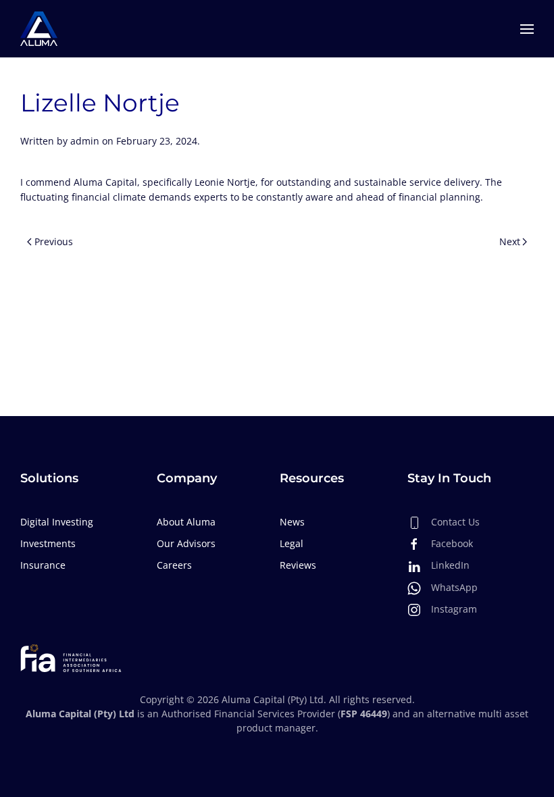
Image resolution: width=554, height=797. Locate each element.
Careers (174, 565)
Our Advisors (186, 543)
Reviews (298, 565)
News (292, 521)
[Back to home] (38, 28)
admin (84, 140)
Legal (291, 543)
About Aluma (186, 521)
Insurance (43, 565)
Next (509, 241)
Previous (53, 241)
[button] (527, 28)
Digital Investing (56, 521)
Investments (48, 543)
